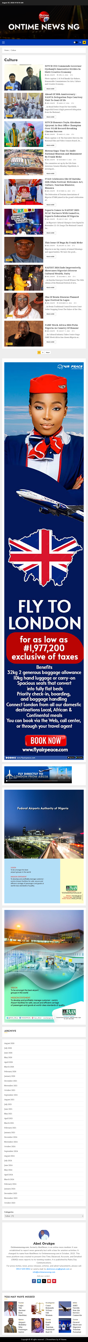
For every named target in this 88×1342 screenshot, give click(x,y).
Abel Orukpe (51, 75)
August (9, 1043)
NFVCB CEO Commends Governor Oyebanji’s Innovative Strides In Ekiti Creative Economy (63, 69)
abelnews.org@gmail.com (57, 1269)
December (10, 1081)
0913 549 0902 (23, 1269)
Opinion (21, 1319)
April (8, 1062)
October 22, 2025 (64, 191)
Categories (9, 1212)
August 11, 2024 (64, 331)
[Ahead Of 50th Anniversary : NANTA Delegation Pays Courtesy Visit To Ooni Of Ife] (23, 106)
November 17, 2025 (65, 160)
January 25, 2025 (64, 246)
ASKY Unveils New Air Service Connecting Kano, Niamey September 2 (78, 1315)
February (10, 1071)
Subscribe (84, 42)
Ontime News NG (44, 26)
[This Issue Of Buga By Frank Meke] (23, 250)
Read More (50, 89)
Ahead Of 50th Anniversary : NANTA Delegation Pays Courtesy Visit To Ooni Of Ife (63, 97)
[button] (3, 42)
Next (48, 352)
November (10, 1085)
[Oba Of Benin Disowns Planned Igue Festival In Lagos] (23, 306)
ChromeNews (51, 1339)
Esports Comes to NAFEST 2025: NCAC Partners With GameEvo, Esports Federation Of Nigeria (62, 213)
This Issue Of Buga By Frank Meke (64, 242)
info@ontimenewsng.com (44, 1272)
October (9, 1090)
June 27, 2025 (63, 219)
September (11, 1095)
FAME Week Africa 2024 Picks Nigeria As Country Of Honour (62, 326)
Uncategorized (50, 1303)
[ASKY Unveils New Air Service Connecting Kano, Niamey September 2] (65, 1308)
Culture (9, 88)
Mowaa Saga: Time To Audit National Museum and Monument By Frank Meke (63, 153)
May (8, 1057)
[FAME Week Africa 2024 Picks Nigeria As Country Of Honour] (23, 334)
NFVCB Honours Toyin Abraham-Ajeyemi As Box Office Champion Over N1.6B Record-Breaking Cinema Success (63, 127)
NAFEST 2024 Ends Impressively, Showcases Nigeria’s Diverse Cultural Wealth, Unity (63, 270)
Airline (75, 1303)
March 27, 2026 (64, 103)
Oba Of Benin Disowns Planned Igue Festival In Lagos (62, 298)
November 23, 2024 (65, 303)
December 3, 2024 (65, 277)
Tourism (21, 1303)
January (9, 1076)
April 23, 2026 (63, 75)
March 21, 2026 (64, 134)
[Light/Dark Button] (76, 42)
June (8, 1053)
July (8, 1048)
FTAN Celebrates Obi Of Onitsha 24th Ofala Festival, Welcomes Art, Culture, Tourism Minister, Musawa (64, 183)
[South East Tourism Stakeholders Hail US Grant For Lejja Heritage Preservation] (37, 1325)
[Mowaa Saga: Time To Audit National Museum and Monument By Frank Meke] (23, 162)
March (9, 1067)
